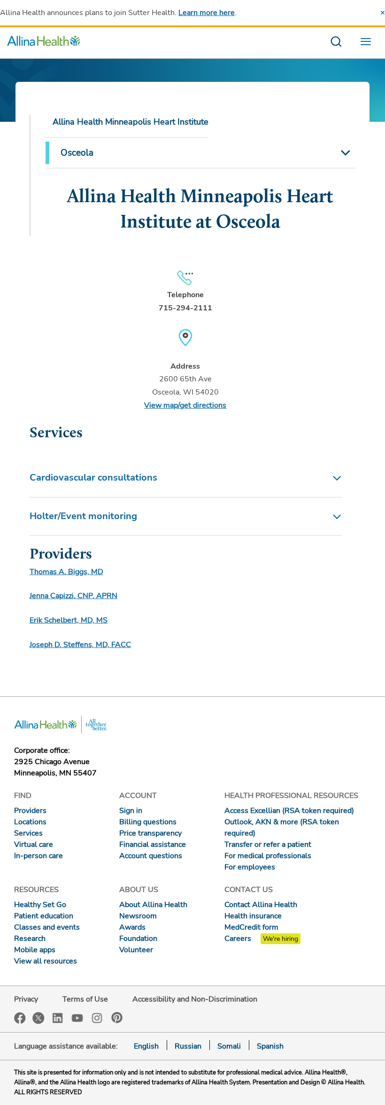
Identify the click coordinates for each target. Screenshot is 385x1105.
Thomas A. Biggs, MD (66, 572)
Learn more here (206, 13)
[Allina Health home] (43, 42)
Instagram (97, 1017)
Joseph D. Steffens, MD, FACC (80, 644)
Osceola (77, 153)
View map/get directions (185, 405)
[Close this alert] (382, 13)
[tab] (185, 478)
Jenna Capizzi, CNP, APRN (73, 596)
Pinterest (116, 1017)
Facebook (20, 1018)
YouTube (77, 1017)
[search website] (336, 42)
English (146, 1046)
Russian (188, 1046)
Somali (229, 1046)
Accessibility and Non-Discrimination (194, 999)
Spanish (270, 1046)
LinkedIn (57, 1017)
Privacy (26, 999)
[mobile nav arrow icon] (344, 153)
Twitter (38, 1018)
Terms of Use (85, 999)
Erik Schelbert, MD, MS (69, 620)
